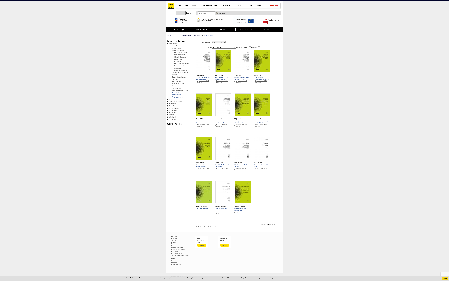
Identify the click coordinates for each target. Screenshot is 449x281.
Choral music (176, 48)
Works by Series (174, 124)
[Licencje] (249, 5)
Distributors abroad (176, 253)
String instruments (180, 57)
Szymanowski (173, 119)
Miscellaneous (173, 106)
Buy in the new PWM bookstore (203, 81)
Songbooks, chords (178, 84)
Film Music (175, 79)
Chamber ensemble (180, 70)
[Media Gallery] (226, 5)
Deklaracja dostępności (178, 249)
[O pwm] (183, 5)
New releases (176, 95)
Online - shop (269, 29)
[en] (277, 5)
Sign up (224, 245)
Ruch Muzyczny (246, 29)
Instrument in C (179, 66)
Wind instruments (179, 55)
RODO (173, 259)
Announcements (177, 97)
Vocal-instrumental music (180, 72)
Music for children (177, 81)
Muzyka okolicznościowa (180, 90)
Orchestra (197, 35)
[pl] (270, 5)
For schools (173, 112)
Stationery (172, 104)
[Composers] (209, 5)
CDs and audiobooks (176, 101)
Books (171, 99)
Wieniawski (172, 117)
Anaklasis (224, 29)
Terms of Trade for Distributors (180, 255)
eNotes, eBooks (174, 108)
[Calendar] (239, 5)
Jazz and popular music (179, 77)
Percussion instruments (181, 64)
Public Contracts (176, 264)
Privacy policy (175, 251)
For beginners (176, 88)
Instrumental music (185, 35)
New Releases (202, 29)
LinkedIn (173, 242)
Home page (179, 29)
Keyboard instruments (181, 52)
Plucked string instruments (178, 60)
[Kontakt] (260, 5)
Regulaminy (174, 262)
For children (173, 110)
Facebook (174, 236)
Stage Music (176, 46)
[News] (194, 5)
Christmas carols (177, 86)
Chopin (171, 115)
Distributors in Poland (177, 257)
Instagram (174, 238)
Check (202, 245)
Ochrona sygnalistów (177, 247)
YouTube (173, 240)
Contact (173, 260)
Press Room (174, 246)
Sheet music (171, 35)
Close (445, 278)
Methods (175, 75)
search (217, 13)
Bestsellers (175, 92)
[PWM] (171, 6)
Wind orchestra (209, 35)
